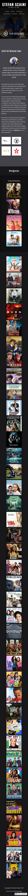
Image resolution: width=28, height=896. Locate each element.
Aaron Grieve (19, 891)
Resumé (14, 13)
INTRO (13, 11)
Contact (21, 13)
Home (7, 11)
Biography (7, 13)
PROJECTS (19, 11)
